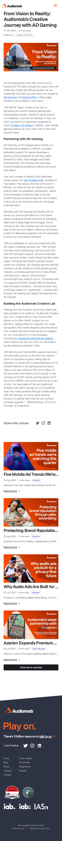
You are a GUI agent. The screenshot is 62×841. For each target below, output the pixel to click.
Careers (8, 770)
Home (6, 758)
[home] (12, 5)
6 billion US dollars (22, 125)
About (6, 766)
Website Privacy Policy (40, 828)
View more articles (31, 667)
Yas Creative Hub (33, 180)
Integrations (25, 766)
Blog (6, 762)
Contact (7, 774)
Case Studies (25, 758)
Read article (10, 491)
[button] (55, 5)
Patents (22, 770)
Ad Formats (24, 762)
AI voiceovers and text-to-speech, (34, 338)
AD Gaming (10, 97)
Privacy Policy (18, 828)
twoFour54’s (29, 97)
